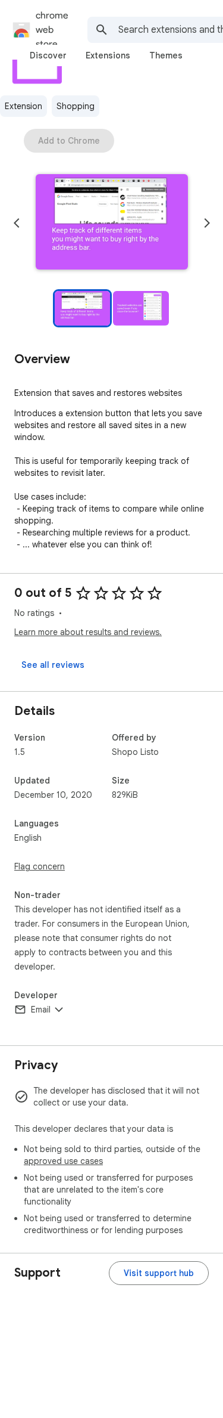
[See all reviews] (53, 665)
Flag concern (39, 866)
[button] (112, 223)
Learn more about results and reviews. (88, 632)
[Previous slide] (17, 223)
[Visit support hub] (159, 1273)
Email (41, 1009)
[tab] (48, 55)
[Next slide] (207, 223)
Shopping (75, 106)
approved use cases (63, 1161)
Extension (23, 106)
